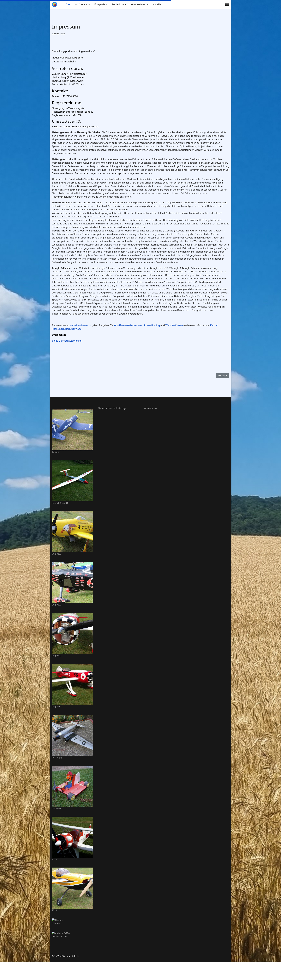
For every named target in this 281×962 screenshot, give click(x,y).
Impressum (150, 408)
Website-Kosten (174, 325)
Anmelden (157, 4)
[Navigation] (227, 4)
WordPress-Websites (125, 325)
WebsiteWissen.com (81, 325)
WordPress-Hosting (149, 325)
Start (68, 4)
